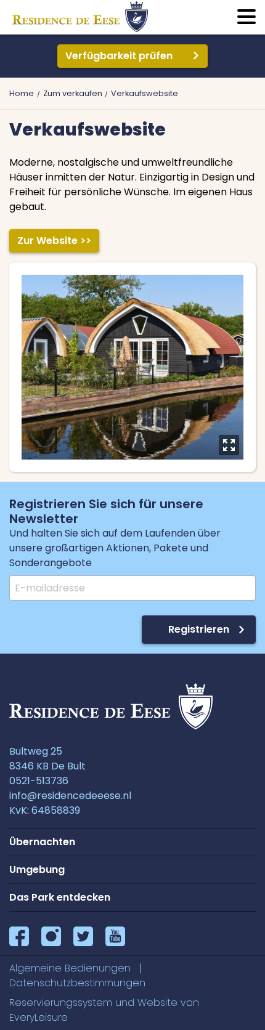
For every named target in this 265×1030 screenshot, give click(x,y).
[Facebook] (19, 936)
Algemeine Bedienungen (70, 968)
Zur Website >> (54, 240)
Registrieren (198, 629)
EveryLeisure (38, 1017)
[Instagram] (51, 936)
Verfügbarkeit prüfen (119, 56)
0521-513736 (38, 781)
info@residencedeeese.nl (70, 796)
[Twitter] (83, 936)
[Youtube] (115, 936)
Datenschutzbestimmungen (77, 983)
